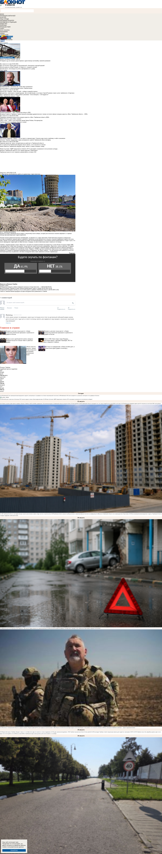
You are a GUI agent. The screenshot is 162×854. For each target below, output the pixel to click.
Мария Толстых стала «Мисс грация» (10, 119)
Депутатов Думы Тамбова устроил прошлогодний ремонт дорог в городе (21, 288)
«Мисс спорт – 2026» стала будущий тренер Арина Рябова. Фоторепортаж (21, 120)
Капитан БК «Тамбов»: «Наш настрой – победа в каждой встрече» (19, 91)
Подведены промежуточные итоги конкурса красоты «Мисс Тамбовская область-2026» (24, 117)
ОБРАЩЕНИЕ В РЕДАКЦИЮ (8, 22)
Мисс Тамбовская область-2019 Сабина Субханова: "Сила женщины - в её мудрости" (24, 94)
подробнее (14, 369)
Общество (3, 172)
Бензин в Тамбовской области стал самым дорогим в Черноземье (114, 513)
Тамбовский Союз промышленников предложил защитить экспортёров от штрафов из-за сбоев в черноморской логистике (30, 395)
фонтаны (25, 291)
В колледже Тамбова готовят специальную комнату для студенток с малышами (112, 731)
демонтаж (31, 291)
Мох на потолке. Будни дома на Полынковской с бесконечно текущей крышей (22, 65)
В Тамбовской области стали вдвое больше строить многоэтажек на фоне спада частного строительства (27, 513)
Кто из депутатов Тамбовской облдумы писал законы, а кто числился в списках (23, 144)
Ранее (16, 308)
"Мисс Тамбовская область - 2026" (10, 96)
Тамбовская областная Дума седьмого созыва (13, 122)
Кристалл (20, 291)
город (15, 291)
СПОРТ (2, 28)
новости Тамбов (42, 291)
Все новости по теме (6, 64)
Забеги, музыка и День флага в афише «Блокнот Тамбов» (16, 403)
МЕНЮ (2, 14)
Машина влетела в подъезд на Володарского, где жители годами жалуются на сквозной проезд (24, 628)
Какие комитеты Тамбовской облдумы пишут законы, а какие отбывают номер (22, 146)
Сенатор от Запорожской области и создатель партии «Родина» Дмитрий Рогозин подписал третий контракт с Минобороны (31, 727)
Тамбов (12, 291)
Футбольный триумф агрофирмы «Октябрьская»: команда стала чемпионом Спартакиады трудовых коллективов (74, 628)
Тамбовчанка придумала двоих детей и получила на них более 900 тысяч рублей (142, 403)
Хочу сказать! (4, 43)
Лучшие (9, 308)
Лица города (3, 70)
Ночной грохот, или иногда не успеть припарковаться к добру (17, 68)
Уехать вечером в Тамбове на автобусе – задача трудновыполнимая (119, 727)
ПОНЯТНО (14, 850)
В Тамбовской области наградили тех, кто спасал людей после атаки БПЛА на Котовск (101, 403)
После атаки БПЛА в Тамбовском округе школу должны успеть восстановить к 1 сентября (36, 733)
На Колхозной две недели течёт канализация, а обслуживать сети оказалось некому (81, 727)
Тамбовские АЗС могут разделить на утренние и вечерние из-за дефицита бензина (80, 395)
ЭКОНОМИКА (4, 31)
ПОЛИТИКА (3, 25)
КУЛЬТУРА (3, 17)
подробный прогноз (5, 369)
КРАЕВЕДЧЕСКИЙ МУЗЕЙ (7, 15)
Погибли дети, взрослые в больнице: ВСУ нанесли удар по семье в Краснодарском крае (22, 399)
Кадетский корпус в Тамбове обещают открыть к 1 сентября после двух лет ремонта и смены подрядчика (26, 731)
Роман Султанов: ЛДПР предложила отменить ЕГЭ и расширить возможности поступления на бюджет (69, 399)
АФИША (2, 33)
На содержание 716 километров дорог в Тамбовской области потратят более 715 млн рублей (56, 403)
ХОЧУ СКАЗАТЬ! (5, 30)
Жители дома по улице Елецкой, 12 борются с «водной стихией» (18, 67)
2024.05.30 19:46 (17, 315)
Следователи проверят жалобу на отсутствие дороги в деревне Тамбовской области (24, 289)
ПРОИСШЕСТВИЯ (5, 27)
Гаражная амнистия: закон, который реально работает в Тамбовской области (22, 143)
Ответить (8, 323)
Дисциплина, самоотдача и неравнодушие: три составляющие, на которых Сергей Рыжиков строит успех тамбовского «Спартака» (37, 93)
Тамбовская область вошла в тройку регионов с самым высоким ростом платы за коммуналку (74, 513)
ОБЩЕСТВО (3, 23)
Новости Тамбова (5, 291)
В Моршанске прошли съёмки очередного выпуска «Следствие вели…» (20, 287)
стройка (36, 291)
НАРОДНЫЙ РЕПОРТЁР (7, 20)
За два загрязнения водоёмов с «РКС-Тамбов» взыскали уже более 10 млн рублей (72, 731)
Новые (2, 308)
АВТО (9, 38)
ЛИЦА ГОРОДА (4, 19)
